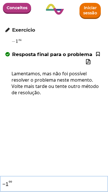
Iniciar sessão (90, 10)
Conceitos (17, 7)
